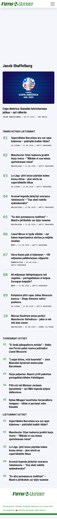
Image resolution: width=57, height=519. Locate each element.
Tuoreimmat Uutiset (15, 338)
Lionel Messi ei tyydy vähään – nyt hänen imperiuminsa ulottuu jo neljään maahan (32, 237)
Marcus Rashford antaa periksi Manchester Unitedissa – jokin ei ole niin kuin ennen (31, 319)
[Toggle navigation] (52, 4)
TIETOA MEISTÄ (8, 510)
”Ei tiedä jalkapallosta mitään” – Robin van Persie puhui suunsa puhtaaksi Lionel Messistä (30, 348)
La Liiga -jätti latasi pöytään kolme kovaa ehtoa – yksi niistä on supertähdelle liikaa (30, 179)
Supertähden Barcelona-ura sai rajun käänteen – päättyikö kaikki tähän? (31, 139)
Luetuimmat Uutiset (15, 414)
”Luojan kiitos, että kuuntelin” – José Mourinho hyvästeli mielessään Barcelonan (29, 363)
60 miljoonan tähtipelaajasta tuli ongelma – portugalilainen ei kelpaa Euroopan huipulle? (30, 278)
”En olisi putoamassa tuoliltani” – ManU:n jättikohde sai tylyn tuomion (31, 218)
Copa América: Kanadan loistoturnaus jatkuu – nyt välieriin (25, 110)
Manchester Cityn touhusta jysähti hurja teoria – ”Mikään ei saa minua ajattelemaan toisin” (30, 158)
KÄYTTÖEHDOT (40, 510)
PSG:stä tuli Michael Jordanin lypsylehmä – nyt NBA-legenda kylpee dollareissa (29, 389)
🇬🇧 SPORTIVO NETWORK (25, 510)
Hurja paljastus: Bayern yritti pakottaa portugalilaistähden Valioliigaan (30, 376)
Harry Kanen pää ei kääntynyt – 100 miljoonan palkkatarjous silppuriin (30, 256)
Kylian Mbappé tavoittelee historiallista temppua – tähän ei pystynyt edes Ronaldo (30, 404)
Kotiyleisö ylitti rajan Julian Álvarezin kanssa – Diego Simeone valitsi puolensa (31, 299)
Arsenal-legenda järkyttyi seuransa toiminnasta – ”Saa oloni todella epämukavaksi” (30, 200)
